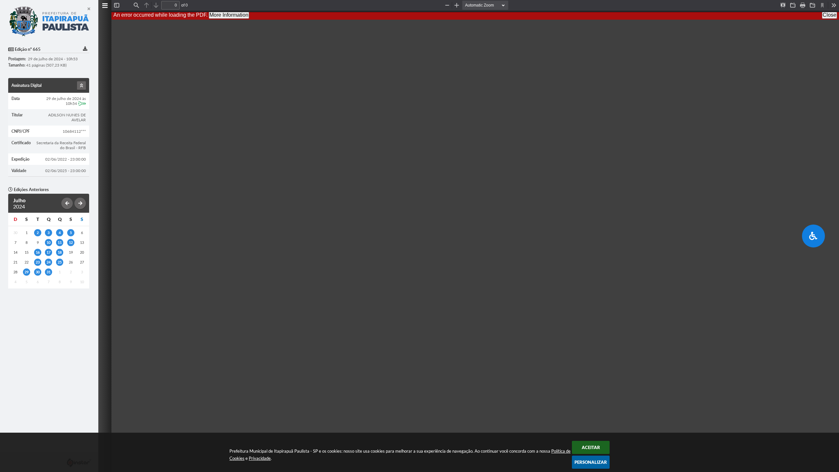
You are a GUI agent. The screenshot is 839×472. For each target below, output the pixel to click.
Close (829, 15)
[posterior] (80, 203)
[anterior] (67, 203)
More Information (228, 15)
